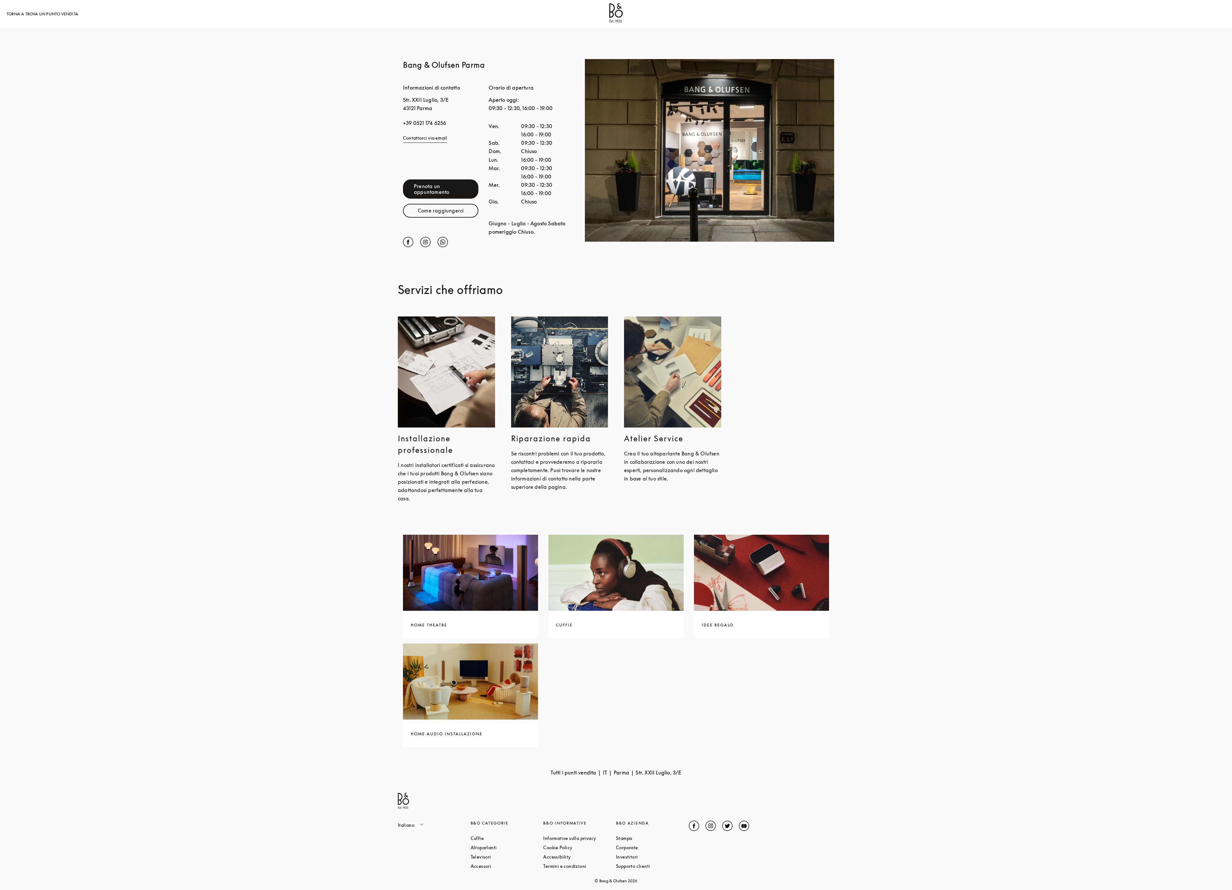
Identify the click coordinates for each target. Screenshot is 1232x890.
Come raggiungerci (448, 212)
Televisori (505, 857)
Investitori (651, 857)
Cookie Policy (579, 847)
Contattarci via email (425, 138)
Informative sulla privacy (579, 838)
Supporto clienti (652, 866)
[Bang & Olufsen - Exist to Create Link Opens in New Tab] (616, 20)
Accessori (505, 866)
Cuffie (502, 838)
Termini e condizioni (579, 866)
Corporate (651, 847)
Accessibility (579, 857)
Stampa (648, 838)
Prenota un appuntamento (446, 189)
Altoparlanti (507, 847)
